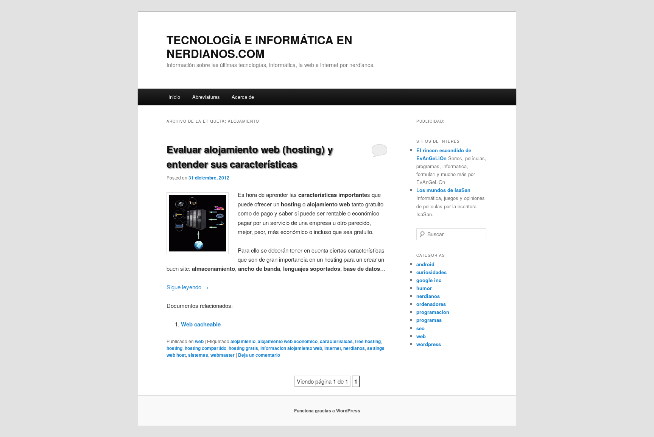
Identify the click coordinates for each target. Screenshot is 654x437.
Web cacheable (201, 324)
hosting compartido (205, 348)
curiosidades (431, 272)
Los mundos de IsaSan (443, 190)
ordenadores (431, 303)
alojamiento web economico (288, 341)
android (425, 264)
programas (429, 319)
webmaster (222, 354)
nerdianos (354, 348)
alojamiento (242, 341)
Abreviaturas (206, 96)
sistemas (198, 354)
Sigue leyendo (188, 287)
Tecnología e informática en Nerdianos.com (259, 46)
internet (332, 348)
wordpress (428, 344)
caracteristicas (336, 341)
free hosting (368, 341)
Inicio (174, 96)
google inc (428, 280)
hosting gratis (243, 348)
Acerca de (243, 96)
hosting (174, 348)
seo (420, 328)
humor (424, 288)
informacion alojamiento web (291, 348)
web (199, 341)
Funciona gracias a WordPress (327, 410)
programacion (432, 311)
